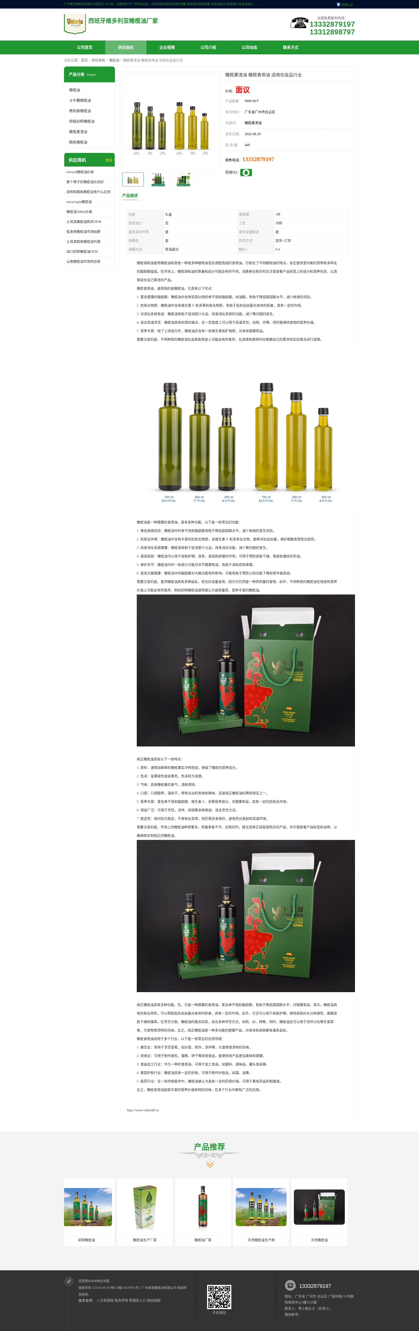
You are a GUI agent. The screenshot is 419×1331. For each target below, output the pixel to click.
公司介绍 (208, 47)
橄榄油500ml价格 (79, 212)
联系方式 (290, 47)
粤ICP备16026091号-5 (126, 1287)
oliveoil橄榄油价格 (80, 172)
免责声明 (121, 1300)
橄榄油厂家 (91, 1240)
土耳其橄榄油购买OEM (83, 222)
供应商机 (126, 47)
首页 (84, 60)
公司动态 (249, 47)
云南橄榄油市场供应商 (83, 261)
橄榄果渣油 (78, 132)
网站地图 (154, 1300)
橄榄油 (114, 60)
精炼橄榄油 (78, 142)
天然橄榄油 (208, 1240)
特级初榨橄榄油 (82, 121)
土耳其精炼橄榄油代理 (83, 241)
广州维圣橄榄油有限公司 (159, 1287)
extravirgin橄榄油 (79, 202)
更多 (108, 160)
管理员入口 (137, 1300)
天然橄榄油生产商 (150, 1240)
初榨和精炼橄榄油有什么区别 (88, 192)
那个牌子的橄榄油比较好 (85, 182)
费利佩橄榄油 (80, 111)
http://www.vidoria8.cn (143, 1110)
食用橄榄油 (324, 1240)
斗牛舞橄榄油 (80, 100)
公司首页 (84, 47)
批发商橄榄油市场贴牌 (83, 232)
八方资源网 (105, 1300)
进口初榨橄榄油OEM (82, 251)
